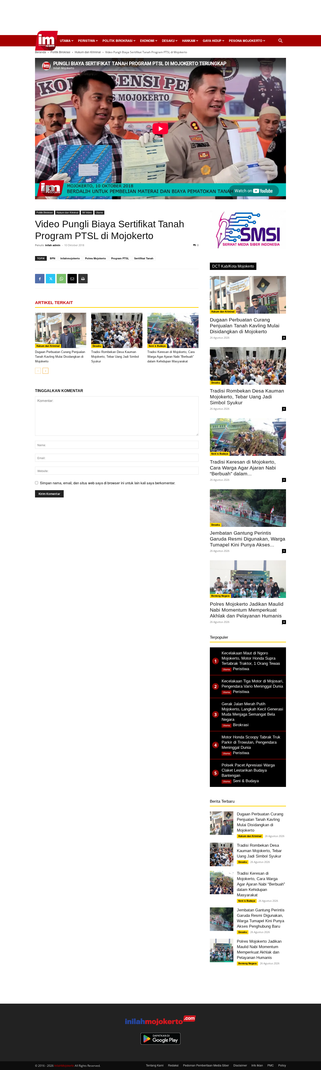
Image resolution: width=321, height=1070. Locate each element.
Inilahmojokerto (70, 258)
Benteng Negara (220, 595)
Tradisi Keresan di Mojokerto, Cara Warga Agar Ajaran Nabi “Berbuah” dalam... (243, 467)
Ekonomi (147, 40)
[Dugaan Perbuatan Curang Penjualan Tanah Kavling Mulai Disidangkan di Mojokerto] (60, 330)
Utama (65, 40)
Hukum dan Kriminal (88, 52)
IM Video (87, 212)
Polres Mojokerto (95, 258)
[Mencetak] (83, 278)
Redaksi (173, 1065)
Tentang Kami (155, 1065)
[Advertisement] (160, 18)
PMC (270, 1065)
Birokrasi (241, 725)
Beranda (40, 52)
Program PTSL (120, 258)
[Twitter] (50, 278)
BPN (52, 258)
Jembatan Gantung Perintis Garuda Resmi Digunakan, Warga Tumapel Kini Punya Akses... (247, 538)
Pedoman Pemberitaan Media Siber (206, 1065)
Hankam (188, 40)
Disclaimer (240, 1065)
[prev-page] (38, 371)
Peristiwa (86, 40)
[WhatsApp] (61, 278)
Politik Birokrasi (117, 40)
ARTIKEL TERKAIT (54, 302)
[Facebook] (39, 278)
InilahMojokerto (64, 1065)
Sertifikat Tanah (143, 258)
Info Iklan (257, 1065)
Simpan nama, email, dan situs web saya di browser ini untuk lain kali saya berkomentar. (107, 482)
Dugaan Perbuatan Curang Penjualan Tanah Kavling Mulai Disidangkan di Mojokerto (60, 356)
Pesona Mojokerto (245, 40)
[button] (280, 41)
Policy (282, 1065)
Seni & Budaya (157, 346)
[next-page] (45, 371)
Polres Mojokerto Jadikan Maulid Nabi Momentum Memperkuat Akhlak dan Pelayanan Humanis (246, 609)
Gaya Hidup (212, 40)
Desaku (168, 40)
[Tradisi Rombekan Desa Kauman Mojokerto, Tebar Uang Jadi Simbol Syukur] (116, 330)
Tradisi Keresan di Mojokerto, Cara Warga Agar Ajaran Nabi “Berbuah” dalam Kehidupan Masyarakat (171, 356)
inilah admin (52, 245)
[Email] (72, 278)
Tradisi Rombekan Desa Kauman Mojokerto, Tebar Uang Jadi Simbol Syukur (115, 356)
